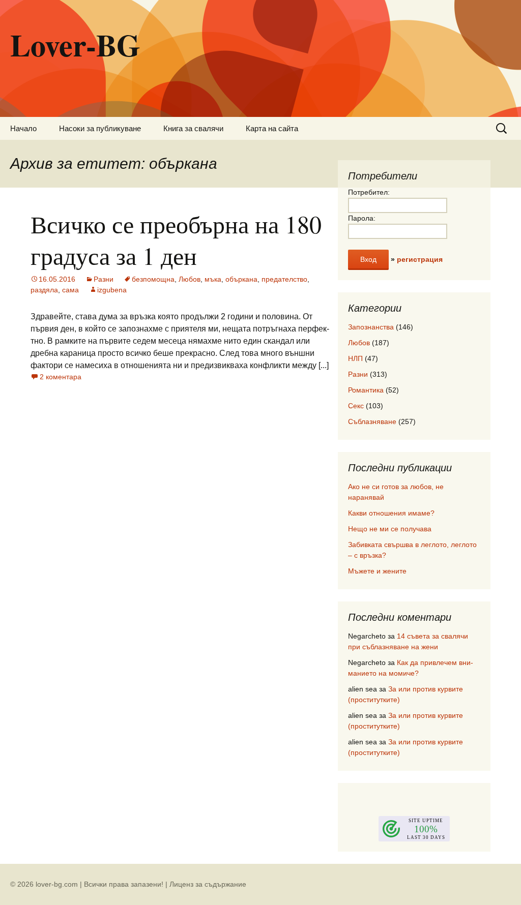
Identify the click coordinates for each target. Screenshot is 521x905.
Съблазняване (372, 421)
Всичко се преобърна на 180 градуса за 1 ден (176, 239)
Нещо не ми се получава (389, 529)
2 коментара (60, 377)
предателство (284, 279)
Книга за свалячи (193, 128)
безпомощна (153, 279)
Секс (356, 406)
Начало (23, 128)
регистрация (420, 259)
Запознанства (371, 327)
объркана (241, 279)
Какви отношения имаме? (391, 513)
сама (70, 290)
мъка (213, 279)
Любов (189, 279)
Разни (103, 279)
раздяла (44, 290)
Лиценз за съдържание (207, 884)
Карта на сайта (272, 128)
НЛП (355, 358)
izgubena (112, 290)
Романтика (366, 390)
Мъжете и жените (377, 571)
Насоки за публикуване (100, 128)
